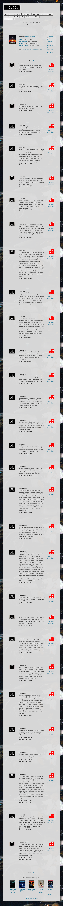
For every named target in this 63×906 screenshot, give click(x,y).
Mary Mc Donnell (24, 45)
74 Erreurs (50, 36)
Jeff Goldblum (23, 41)
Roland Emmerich (30, 36)
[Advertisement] (32, 79)
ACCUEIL (7, 14)
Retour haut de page (31, 898)
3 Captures (50, 52)
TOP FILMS (49, 14)
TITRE (13, 14)
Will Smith (22, 40)
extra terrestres (36, 49)
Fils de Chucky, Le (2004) (41, 890)
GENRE (19, 14)
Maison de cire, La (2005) (13, 890)
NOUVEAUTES (27, 14)
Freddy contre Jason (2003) (50, 891)
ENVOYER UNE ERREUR (32, 16)
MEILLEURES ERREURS (11, 16)
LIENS (21, 16)
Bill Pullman (22, 43)
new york (25, 51)
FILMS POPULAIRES (38, 14)
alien (20, 51)
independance (27, 49)
